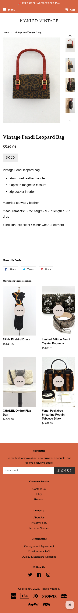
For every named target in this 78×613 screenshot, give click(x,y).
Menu (11, 9)
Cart (72, 9)
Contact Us (39, 488)
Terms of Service (39, 528)
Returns (39, 499)
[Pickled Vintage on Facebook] (39, 575)
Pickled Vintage (50, 588)
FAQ (39, 494)
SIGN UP (64, 471)
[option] (67, 44)
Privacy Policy (39, 522)
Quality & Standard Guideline (39, 556)
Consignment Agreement (39, 546)
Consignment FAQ (39, 551)
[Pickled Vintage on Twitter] (30, 575)
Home (6, 32)
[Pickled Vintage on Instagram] (48, 575)
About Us (39, 517)
